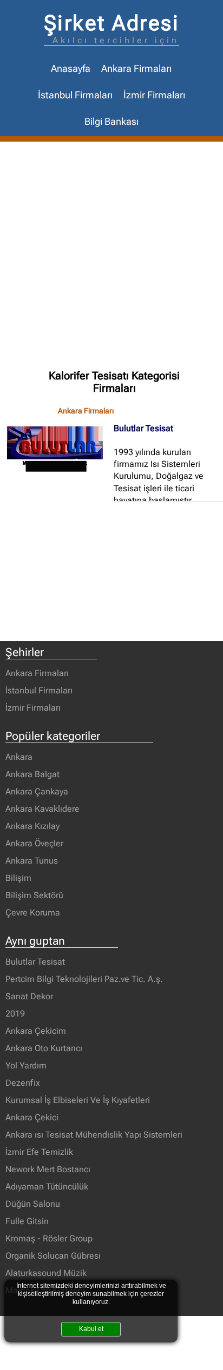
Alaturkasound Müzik (46, 1273)
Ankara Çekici (31, 1117)
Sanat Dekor (29, 996)
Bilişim (18, 878)
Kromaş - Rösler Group (49, 1238)
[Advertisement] (111, 258)
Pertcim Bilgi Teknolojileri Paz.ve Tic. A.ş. (84, 979)
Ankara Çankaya (36, 791)
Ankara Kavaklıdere (42, 809)
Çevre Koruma (32, 912)
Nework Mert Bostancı (47, 1169)
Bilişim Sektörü (34, 895)
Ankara (18, 757)
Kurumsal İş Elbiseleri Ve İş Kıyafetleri (77, 1100)
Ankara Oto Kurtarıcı (43, 1048)
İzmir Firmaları (154, 95)
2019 (15, 1013)
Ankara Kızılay (32, 826)
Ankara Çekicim (35, 1031)
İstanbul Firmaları (75, 95)
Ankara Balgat (32, 774)
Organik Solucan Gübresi (53, 1256)
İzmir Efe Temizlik (39, 1152)
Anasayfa (70, 68)
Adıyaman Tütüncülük (46, 1186)
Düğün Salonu (32, 1204)
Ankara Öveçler (34, 843)
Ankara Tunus (31, 861)
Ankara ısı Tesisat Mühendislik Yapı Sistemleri (93, 1135)
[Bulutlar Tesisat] (59, 449)
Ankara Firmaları (136, 68)
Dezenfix (22, 1083)
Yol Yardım (26, 1065)
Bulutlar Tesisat (143, 428)
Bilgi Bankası (111, 121)
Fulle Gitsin (27, 1221)
